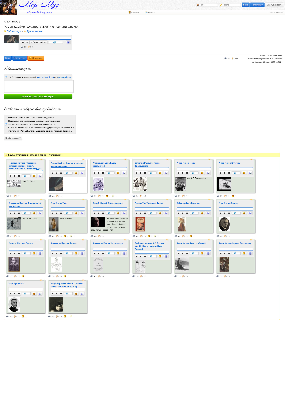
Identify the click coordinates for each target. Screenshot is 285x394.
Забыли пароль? (275, 12)
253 (221, 196)
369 (137, 236)
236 (11, 196)
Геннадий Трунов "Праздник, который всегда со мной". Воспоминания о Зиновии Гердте (25, 166)
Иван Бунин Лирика (228, 203)
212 (221, 276)
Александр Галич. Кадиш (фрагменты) (105, 164)
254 (179, 196)
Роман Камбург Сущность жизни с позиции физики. (67, 164)
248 (11, 316)
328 (95, 276)
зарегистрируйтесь (45, 77)
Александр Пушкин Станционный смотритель (25, 204)
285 (137, 276)
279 (11, 276)
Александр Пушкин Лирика (63, 243)
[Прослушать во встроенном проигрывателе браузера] (68, 42)
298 (221, 236)
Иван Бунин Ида (16, 283)
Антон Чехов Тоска (186, 163)
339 (53, 236)
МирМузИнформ (274, 5)
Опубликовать (12, 138)
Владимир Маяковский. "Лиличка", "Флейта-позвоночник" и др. (67, 285)
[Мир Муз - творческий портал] (39, 5)
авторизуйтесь (64, 77)
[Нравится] (34, 176)
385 (95, 196)
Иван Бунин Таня (59, 203)
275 (11, 236)
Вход (245, 5)
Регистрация (257, 5)
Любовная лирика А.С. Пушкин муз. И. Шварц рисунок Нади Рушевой (149, 246)
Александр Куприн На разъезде (108, 243)
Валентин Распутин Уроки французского (147, 164)
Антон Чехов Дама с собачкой (191, 243)
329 (53, 316)
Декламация (34, 31)
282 (25, 47)
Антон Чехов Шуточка (229, 163)
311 (137, 196)
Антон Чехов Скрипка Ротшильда (235, 243)
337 (179, 236)
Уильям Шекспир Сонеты (21, 243)
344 (95, 236)
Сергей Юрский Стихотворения (108, 203)
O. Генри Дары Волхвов (188, 203)
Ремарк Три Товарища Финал (149, 203)
